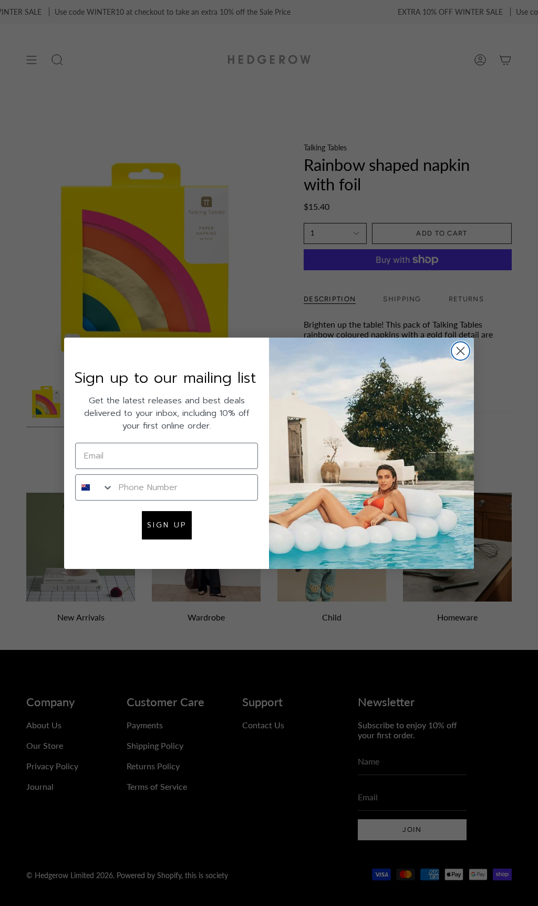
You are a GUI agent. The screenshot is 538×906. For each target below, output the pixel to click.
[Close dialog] (460, 351)
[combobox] (94, 487)
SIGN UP (167, 525)
